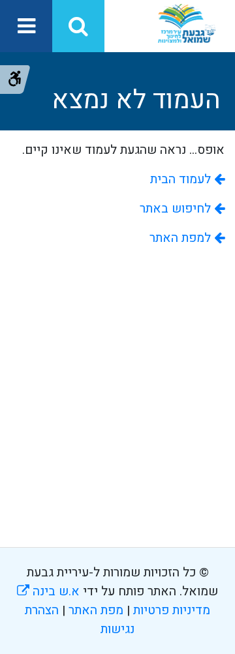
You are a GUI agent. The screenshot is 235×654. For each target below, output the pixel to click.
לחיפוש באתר (177, 209)
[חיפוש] (78, 26)
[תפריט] (26, 26)
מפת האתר (96, 610)
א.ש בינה (48, 591)
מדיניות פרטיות (170, 610)
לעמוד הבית (182, 179)
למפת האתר (181, 238)
